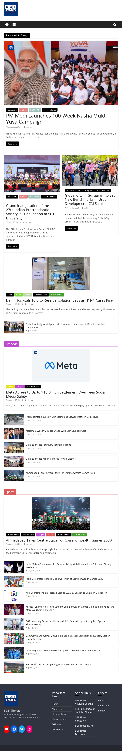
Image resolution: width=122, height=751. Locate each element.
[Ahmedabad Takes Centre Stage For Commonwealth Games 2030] (14, 471)
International (28, 534)
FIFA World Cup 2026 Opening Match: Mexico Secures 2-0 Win (59, 664)
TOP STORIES (57, 294)
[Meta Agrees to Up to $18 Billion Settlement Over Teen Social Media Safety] (61, 350)
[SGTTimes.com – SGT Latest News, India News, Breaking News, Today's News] (7, 24)
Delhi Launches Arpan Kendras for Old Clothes (51, 458)
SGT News (57, 724)
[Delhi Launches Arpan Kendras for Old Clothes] (14, 457)
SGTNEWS (34, 109)
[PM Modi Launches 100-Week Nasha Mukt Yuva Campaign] (61, 42)
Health (19, 294)
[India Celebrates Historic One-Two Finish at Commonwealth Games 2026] (14, 577)
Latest (10, 386)
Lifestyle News (59, 714)
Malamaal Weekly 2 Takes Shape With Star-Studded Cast (56, 430)
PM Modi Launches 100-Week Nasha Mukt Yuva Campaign (55, 118)
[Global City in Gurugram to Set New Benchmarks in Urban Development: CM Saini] (90, 156)
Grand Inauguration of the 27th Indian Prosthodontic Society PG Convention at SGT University (30, 211)
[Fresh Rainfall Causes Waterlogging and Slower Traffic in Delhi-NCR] (14, 415)
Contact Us (57, 729)
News (28, 294)
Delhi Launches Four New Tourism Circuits (48, 444)
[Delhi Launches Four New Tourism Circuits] (14, 443)
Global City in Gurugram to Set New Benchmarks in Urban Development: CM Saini (90, 199)
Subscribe (103, 705)
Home (55, 703)
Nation (24, 109)
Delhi (10, 294)
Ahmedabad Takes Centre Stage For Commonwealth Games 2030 (60, 472)
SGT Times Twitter (84, 725)
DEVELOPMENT (73, 190)
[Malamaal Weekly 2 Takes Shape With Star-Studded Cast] (14, 429)
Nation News (59, 719)
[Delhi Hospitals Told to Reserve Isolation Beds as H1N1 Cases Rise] (61, 258)
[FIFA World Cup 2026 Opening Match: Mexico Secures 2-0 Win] (14, 662)
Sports (50, 534)
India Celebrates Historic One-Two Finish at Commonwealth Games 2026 (64, 578)
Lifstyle (20, 386)
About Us (57, 709)
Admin (29, 126)
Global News (13, 534)
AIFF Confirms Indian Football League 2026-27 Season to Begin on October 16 (67, 592)
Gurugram (12, 109)
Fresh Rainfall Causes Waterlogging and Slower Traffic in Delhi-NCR (62, 416)
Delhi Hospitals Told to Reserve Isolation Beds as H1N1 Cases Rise (59, 300)
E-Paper (102, 710)
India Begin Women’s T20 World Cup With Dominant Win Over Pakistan (63, 650)
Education (12, 196)
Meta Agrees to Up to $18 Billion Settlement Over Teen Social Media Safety (56, 394)
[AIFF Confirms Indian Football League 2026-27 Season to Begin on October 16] (14, 591)
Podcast (102, 700)
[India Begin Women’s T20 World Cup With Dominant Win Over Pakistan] (14, 648)
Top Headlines (49, 109)
